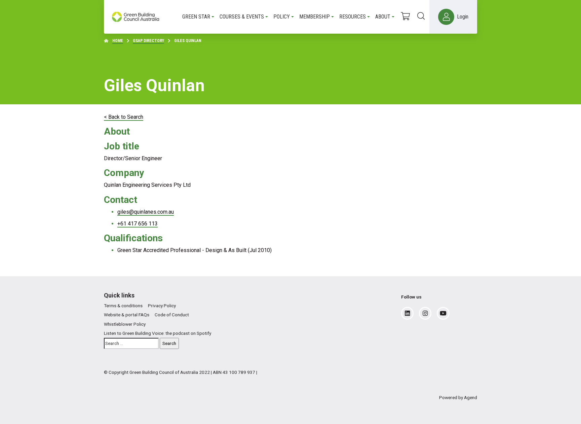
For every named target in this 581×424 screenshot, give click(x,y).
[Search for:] (131, 343)
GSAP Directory (148, 40)
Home (117, 40)
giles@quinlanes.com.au (145, 212)
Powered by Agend (458, 397)
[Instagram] (425, 313)
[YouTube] (443, 313)
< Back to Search (123, 117)
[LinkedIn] (407, 313)
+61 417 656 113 (137, 223)
